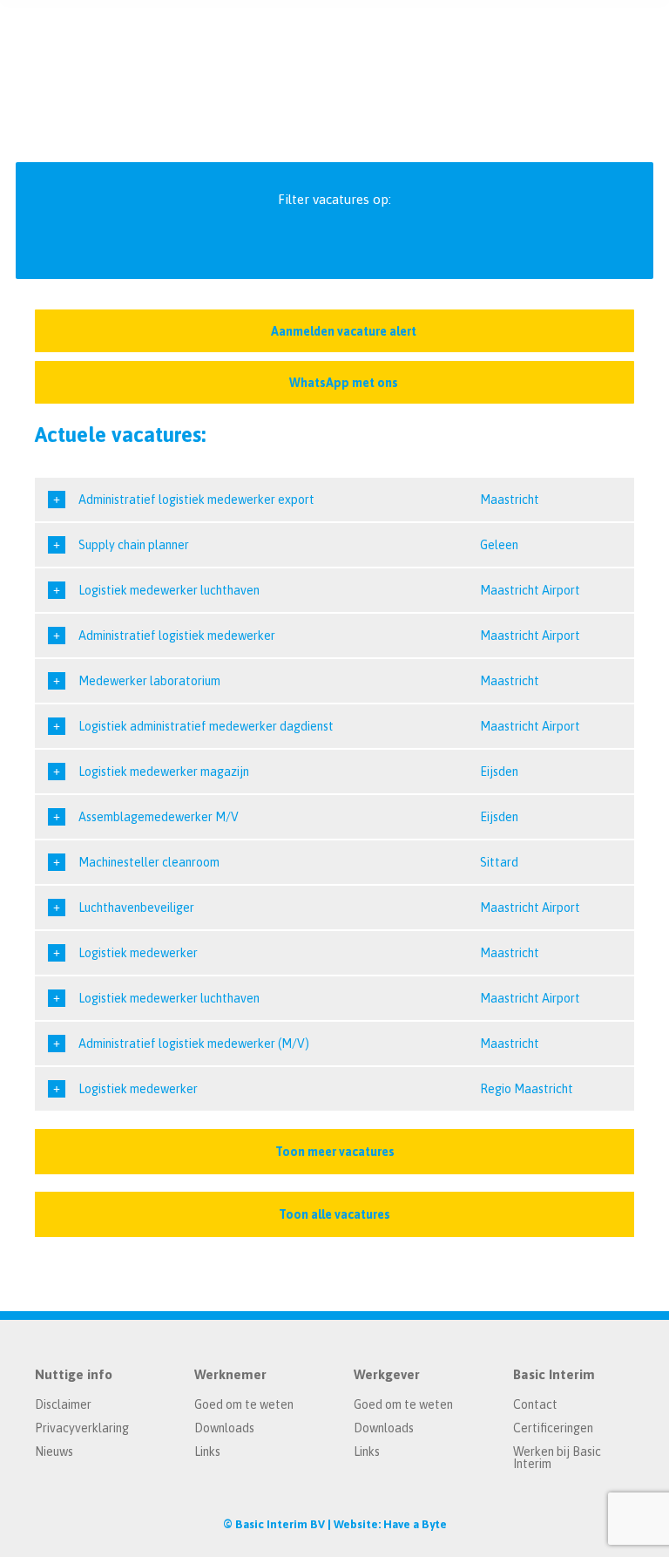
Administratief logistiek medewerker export (196, 500)
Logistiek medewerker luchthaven (169, 590)
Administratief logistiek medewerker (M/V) (193, 1043)
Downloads (224, 1428)
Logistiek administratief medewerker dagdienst (206, 726)
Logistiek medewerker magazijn (163, 771)
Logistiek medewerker (138, 953)
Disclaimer (63, 1404)
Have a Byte (415, 1524)
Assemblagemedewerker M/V (158, 817)
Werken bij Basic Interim (557, 1457)
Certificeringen (553, 1428)
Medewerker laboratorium (149, 681)
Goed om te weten (244, 1404)
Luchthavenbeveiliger (136, 907)
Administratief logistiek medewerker (176, 636)
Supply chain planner (133, 545)
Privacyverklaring (82, 1428)
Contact (535, 1404)
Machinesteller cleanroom (149, 862)
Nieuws (54, 1451)
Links (207, 1451)
